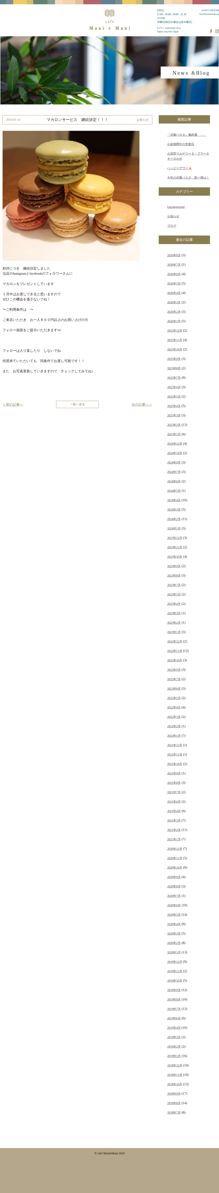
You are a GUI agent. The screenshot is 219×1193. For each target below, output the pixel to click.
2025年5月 (174, 396)
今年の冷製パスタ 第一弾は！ (188, 177)
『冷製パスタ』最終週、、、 (186, 134)
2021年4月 (174, 811)
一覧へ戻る (77, 404)
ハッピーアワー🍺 (179, 168)
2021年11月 (174, 754)
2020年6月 (174, 905)
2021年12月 (174, 745)
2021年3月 (174, 820)
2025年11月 (174, 340)
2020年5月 (174, 914)
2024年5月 (174, 490)
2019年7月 (174, 1009)
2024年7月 (174, 472)
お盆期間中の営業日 (180, 144)
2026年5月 (174, 283)
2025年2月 (174, 424)
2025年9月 (174, 359)
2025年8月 (174, 368)
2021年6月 (174, 801)
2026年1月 (174, 321)
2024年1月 (174, 528)
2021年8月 (174, 782)
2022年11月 (174, 651)
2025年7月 (174, 377)
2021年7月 (174, 792)
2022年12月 (174, 641)
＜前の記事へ (13, 404)
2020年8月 (174, 886)
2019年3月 (174, 1037)
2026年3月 (174, 302)
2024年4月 (174, 500)
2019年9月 (174, 990)
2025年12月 (174, 330)
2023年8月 (174, 575)
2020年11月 (174, 858)
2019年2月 (174, 1046)
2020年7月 (174, 896)
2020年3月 (174, 933)
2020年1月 (174, 952)
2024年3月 (174, 509)
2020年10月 (174, 867)
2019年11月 (174, 971)
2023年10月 (174, 556)
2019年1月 (174, 1056)
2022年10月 (174, 660)
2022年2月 (174, 726)
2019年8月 (174, 999)
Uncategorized (176, 207)
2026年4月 (174, 293)
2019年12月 (174, 961)
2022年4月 (174, 707)
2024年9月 (174, 462)
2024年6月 (174, 481)
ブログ (171, 225)
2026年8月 (174, 255)
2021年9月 (174, 773)
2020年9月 (174, 877)
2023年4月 (174, 603)
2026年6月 (174, 274)
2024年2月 (174, 519)
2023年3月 (174, 613)
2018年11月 (174, 1075)
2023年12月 (174, 538)
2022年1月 (174, 735)
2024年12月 (174, 443)
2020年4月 (174, 924)
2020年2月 (174, 943)
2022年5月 (174, 698)
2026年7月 (174, 264)
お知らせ (173, 216)
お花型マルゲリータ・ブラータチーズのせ (188, 156)
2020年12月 (174, 848)
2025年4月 (174, 406)
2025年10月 (174, 349)
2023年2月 (174, 622)
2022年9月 (174, 669)
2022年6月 (174, 688)
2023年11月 (174, 547)
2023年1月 (174, 632)
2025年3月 (174, 415)
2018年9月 (174, 1093)
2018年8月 (174, 1103)
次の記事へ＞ (142, 404)
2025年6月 (174, 387)
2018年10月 (174, 1084)
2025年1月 (174, 434)
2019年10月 (174, 980)
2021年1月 (174, 839)
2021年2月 (174, 830)
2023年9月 (174, 566)
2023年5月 (174, 594)
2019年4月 (174, 1027)
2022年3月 (174, 717)
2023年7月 (174, 585)
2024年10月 (174, 453)
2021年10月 (174, 764)
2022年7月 (174, 679)
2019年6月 (174, 1018)
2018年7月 (174, 1112)
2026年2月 (174, 311)
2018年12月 (174, 1065)
